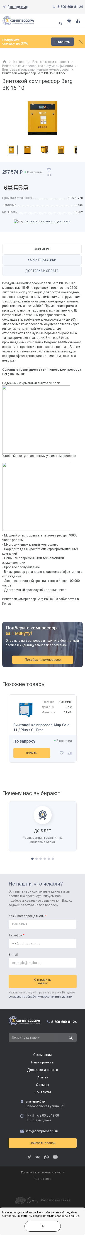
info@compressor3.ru (42, 1131)
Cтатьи (43, 1077)
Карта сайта (42, 1178)
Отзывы (42, 1085)
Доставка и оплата (41, 271)
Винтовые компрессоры (50, 62)
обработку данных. (67, 1216)
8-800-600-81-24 (70, 7)
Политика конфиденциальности (42, 1172)
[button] (32, 859)
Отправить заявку (42, 981)
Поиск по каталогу (26, 1037)
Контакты (42, 1092)
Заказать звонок (42, 1143)
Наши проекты (42, 1062)
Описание (42, 249)
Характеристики (42, 260)
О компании (42, 1055)
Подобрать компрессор (43, 659)
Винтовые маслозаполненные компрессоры (35, 69)
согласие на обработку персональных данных (40, 996)
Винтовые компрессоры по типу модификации (37, 66)
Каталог (19, 62)
